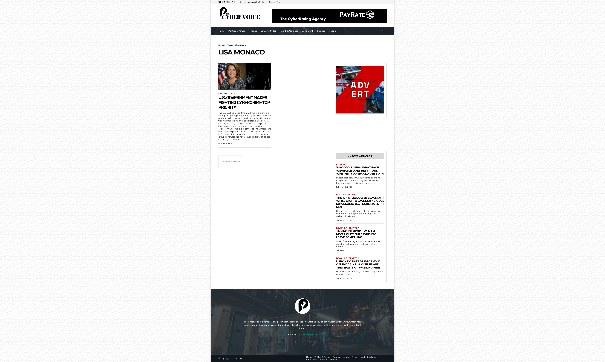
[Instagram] (302, 341)
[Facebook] (295, 341)
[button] (383, 31)
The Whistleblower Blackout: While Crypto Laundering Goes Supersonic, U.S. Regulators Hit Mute (360, 202)
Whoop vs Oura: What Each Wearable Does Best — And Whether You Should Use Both (360, 170)
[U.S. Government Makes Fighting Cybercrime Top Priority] (244, 76)
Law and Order (227, 94)
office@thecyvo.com (308, 334)
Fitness (340, 164)
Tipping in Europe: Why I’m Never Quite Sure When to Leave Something (356, 234)
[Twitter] (309, 341)
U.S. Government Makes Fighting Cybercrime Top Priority (244, 102)
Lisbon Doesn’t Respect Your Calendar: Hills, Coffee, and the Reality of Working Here (358, 264)
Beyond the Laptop (347, 228)
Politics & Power (346, 195)
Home (221, 45)
